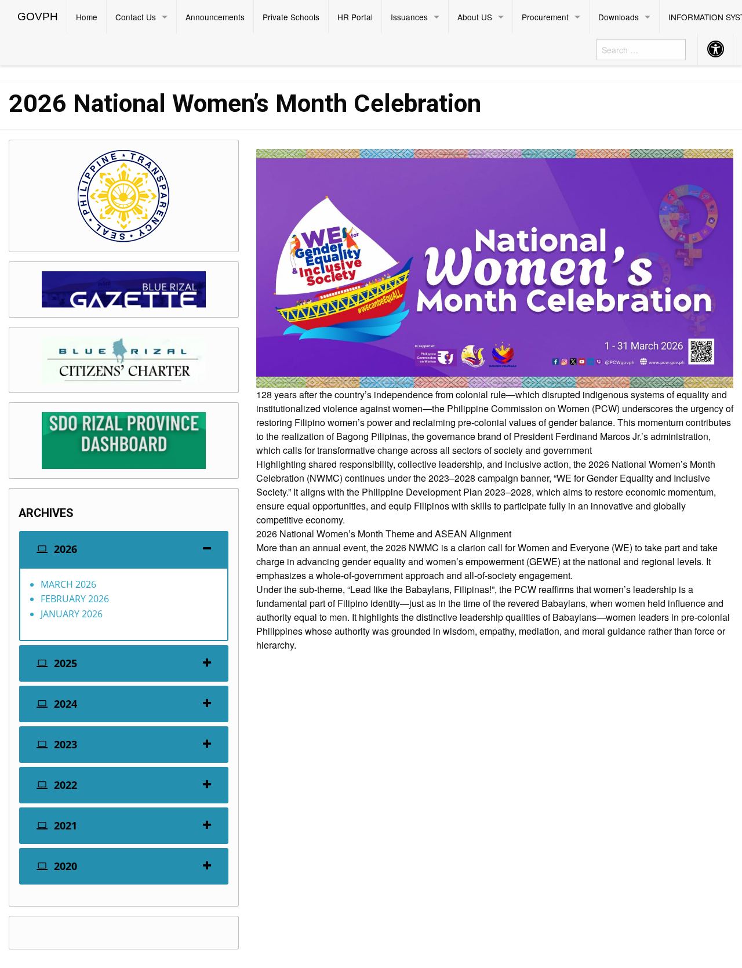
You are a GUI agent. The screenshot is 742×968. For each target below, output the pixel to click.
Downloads (618, 17)
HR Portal (355, 17)
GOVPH (37, 16)
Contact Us (135, 17)
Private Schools (291, 17)
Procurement (545, 17)
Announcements (215, 17)
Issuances (409, 17)
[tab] (123, 549)
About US (474, 17)
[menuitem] (38, 17)
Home (86, 17)
